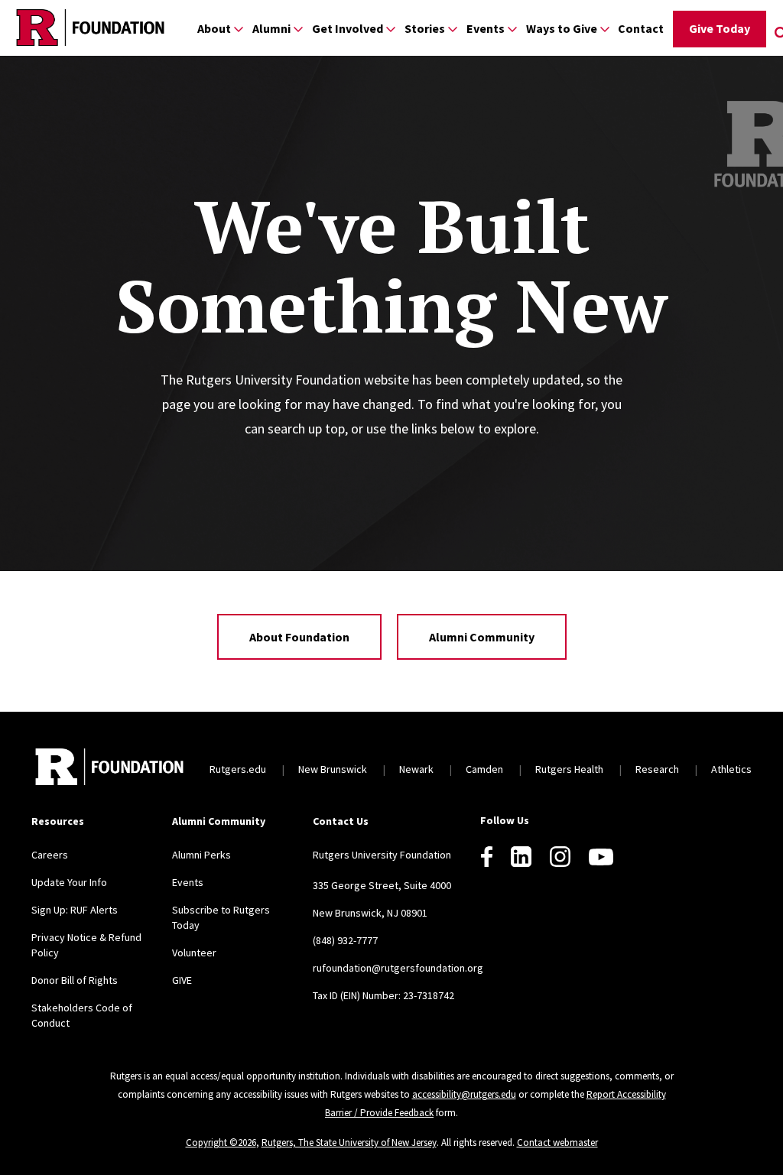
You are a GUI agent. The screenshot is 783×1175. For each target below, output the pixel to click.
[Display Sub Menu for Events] (512, 28)
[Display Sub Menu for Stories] (452, 28)
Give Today (719, 28)
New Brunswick (332, 769)
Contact (641, 28)
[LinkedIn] (521, 856)
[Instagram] (560, 856)
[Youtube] (601, 857)
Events (485, 28)
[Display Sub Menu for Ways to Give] (604, 28)
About (214, 28)
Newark (416, 769)
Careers (49, 855)
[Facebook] (486, 856)
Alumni (271, 28)
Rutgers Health (569, 769)
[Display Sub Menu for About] (238, 28)
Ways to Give (561, 28)
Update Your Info (69, 882)
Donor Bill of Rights (74, 980)
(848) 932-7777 (345, 940)
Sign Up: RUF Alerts (74, 910)
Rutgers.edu (238, 769)
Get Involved (347, 28)
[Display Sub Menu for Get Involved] (390, 28)
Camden (484, 769)
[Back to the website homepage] (90, 27)
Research (657, 769)
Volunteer (194, 952)
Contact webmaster (557, 1142)
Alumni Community (481, 636)
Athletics (731, 769)
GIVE (182, 980)
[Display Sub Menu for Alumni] (298, 28)
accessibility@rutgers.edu (464, 1094)
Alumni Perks (201, 855)
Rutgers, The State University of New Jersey (349, 1142)
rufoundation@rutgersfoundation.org (398, 968)
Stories (424, 28)
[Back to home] (109, 768)
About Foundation (299, 636)
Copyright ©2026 (221, 1142)
